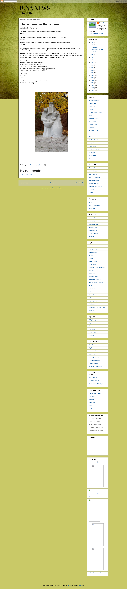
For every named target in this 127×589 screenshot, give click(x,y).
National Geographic (94, 205)
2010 (92, 72)
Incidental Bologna (94, 357)
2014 (92, 62)
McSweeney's (93, 329)
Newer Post (24, 183)
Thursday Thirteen (94, 380)
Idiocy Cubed (92, 354)
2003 (92, 90)
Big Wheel (91, 348)
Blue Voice (92, 221)
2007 (92, 80)
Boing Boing (92, 320)
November (95, 47)
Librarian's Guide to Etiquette (97, 267)
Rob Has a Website (94, 180)
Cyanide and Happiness (95, 112)
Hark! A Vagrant (93, 131)
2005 (92, 85)
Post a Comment (27, 174)
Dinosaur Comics (94, 118)
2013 (92, 65)
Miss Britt (91, 270)
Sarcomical (92, 288)
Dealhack (91, 399)
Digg (90, 323)
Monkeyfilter (92, 332)
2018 (92, 45)
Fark (90, 326)
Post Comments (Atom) (55, 188)
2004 (92, 88)
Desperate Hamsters (94, 351)
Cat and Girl (92, 106)
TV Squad (91, 189)
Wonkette (91, 236)
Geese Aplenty (93, 261)
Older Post (79, 183)
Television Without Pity (95, 186)
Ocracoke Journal (93, 276)
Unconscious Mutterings (96, 383)
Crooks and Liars (93, 224)
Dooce (91, 255)
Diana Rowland (93, 252)
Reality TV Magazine (94, 177)
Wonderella (92, 152)
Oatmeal (91, 137)
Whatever (91, 310)
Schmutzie (92, 292)
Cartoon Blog (92, 103)
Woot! (90, 409)
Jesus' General (93, 230)
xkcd (90, 158)
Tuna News (92, 345)
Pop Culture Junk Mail (95, 279)
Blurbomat (92, 246)
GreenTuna (102, 23)
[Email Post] (44, 165)
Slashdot (91, 335)
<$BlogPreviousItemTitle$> (96, 573)
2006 (92, 83)
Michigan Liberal (93, 233)
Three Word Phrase (94, 149)
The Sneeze (92, 304)
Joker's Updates (93, 171)
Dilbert (91, 115)
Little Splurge (92, 402)
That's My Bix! (93, 301)
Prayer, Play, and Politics (96, 282)
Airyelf (69, 585)
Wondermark (92, 155)
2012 (92, 67)
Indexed (91, 133)
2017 (92, 55)
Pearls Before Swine (94, 140)
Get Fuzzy (92, 127)
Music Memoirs (93, 377)
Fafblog (91, 258)
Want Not (91, 405)
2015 (92, 60)
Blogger (81, 585)
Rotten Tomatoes (94, 183)
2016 (92, 57)
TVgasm (91, 192)
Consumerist (92, 396)
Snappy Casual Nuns (94, 360)
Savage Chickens (93, 143)
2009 (92, 75)
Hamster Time (93, 168)
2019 (92, 42)
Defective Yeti (93, 249)
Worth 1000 (92, 208)
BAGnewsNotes (93, 218)
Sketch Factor (93, 295)
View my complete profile (96, 33)
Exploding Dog (93, 124)
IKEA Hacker (92, 264)
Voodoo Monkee (93, 363)
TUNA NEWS (34, 8)
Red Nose (91, 285)
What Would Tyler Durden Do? (97, 307)
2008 (92, 78)
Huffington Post (93, 227)
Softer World (92, 146)
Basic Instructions (94, 100)
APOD (90, 202)
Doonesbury (92, 121)
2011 (92, 70)
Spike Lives (92, 298)
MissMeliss (92, 273)
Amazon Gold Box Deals (95, 393)
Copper (91, 109)
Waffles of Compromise (95, 366)
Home (52, 183)
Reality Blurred (93, 174)
